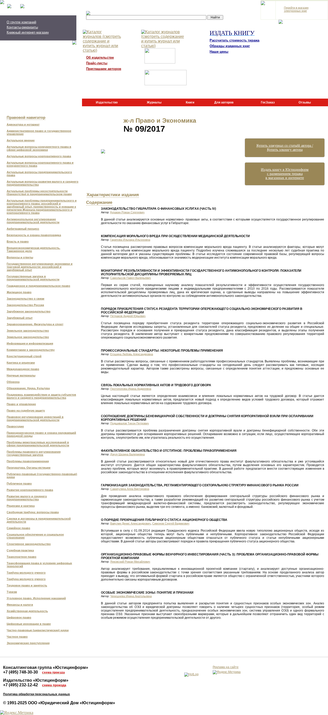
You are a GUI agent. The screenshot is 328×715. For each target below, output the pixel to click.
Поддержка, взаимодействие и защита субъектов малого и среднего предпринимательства (41, 396)
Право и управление (21, 404)
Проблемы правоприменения (28, 461)
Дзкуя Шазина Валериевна (127, 454)
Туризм (12, 591)
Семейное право (18, 528)
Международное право (23, 369)
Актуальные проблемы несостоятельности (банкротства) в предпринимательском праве (39, 193)
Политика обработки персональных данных (36, 694)
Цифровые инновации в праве (29, 623)
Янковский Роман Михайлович (130, 561)
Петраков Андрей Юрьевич (128, 316)
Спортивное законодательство (29, 543)
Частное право (17, 636)
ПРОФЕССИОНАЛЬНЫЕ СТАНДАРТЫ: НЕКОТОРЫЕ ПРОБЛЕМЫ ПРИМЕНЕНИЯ (162, 350)
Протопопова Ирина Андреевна (130, 388)
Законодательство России (25, 305)
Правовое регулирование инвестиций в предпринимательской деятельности (35, 418)
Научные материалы (21, 375)
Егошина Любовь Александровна (131, 354)
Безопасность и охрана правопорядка (34, 235)
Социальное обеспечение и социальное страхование (35, 536)
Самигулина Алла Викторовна (129, 488)
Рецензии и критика (21, 505)
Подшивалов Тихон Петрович (129, 423)
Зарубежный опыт (20, 317)
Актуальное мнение (21, 140)
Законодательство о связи (25, 298)
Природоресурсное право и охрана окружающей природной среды (41, 434)
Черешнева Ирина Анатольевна (131, 596)
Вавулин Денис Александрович (130, 523)
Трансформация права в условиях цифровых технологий (39, 565)
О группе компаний (21, 22)
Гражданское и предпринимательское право (38, 285)
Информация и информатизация (30, 343)
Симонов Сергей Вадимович (170, 523)
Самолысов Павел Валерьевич (130, 277)
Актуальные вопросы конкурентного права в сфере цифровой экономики (39, 148)
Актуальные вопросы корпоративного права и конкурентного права (40, 164)
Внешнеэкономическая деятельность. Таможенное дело (33, 249)
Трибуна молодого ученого (26, 572)
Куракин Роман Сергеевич (127, 212)
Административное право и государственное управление (39, 132)
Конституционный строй (24, 356)
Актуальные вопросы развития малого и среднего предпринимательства (42, 183)
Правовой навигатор (26, 117)
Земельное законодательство (28, 330)
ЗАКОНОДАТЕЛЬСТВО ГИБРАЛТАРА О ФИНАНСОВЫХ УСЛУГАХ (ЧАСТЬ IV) (158, 209)
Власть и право (18, 241)
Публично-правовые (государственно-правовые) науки (42, 475)
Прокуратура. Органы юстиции (28, 467)
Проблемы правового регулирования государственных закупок (33, 453)
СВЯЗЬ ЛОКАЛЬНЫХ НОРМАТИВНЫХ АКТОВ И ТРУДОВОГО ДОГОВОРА (156, 385)
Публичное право (19, 483)
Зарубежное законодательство (28, 311)
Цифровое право (19, 617)
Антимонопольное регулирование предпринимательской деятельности (33, 221)
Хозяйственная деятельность (27, 611)
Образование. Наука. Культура (28, 388)
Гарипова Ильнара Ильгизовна (130, 239)
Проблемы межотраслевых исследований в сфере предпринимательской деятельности (38, 444)
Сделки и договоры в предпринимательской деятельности (39, 520)
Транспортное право (21, 556)
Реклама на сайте (226, 667)
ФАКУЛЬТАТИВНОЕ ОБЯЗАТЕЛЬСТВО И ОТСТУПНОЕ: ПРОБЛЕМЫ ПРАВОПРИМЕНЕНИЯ (169, 451)
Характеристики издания (113, 194)
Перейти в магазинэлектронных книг (296, 9)
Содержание (99, 202)
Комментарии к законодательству (31, 349)
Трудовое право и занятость (27, 585)
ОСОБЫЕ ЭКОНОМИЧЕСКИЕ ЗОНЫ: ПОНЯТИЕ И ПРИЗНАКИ (147, 592)
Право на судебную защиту (26, 410)
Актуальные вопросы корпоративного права (39, 156)
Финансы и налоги (20, 604)
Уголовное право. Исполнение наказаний (36, 598)
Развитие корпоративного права (30, 489)
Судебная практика (20, 550)
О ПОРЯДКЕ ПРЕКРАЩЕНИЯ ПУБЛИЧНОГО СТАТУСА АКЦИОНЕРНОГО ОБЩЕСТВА (164, 520)
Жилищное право (19, 292)
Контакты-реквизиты (22, 27)
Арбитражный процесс (23, 228)
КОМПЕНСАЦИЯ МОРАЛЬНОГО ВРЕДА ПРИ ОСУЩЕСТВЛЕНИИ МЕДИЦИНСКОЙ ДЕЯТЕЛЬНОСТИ (175, 236)
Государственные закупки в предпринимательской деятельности (33, 278)
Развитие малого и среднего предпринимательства (27, 498)
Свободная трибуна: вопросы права (33, 512)
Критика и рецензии (21, 362)
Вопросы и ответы (20, 257)
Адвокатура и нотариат (23, 124)
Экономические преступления (28, 643)
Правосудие (15, 426)
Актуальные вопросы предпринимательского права (39, 174)
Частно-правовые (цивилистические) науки (38, 630)
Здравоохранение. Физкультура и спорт (35, 324)
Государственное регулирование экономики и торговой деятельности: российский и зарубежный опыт (40, 266)
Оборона (13, 381)
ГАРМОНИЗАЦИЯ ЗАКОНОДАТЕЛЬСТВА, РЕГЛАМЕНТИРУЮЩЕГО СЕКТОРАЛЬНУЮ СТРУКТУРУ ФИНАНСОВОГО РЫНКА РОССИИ (200, 485)
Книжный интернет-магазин (28, 32)
